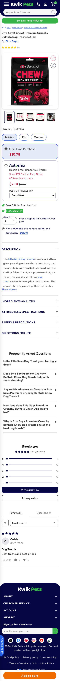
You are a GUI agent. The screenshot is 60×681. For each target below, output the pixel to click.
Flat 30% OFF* (14, 210)
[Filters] (5, 523)
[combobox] (30, 12)
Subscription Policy (43, 663)
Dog (8, 27)
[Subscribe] (55, 631)
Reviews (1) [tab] (16, 513)
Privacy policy (31, 657)
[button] (53, 4)
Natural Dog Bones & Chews (35, 27)
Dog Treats (17, 27)
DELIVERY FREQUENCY (21, 191)
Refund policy (11, 657)
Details (24, 232)
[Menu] (6, 4)
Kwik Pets (17, 646)
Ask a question (30, 498)
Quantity (8, 217)
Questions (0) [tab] (44, 513)
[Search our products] (53, 12)
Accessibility (49, 657)
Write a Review (30, 489)
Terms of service (18, 663)
